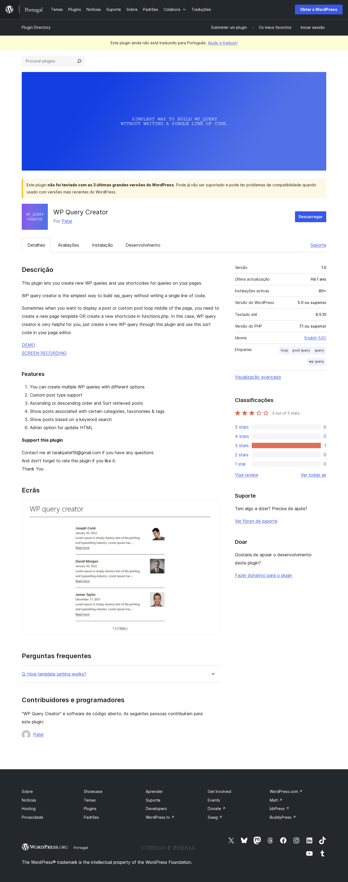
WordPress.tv (160, 817)
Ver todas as (313, 475)
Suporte (318, 245)
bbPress (279, 808)
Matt (276, 800)
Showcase (93, 791)
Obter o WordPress (318, 9)
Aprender (154, 791)
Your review (246, 475)
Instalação (102, 245)
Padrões (91, 817)
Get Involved (219, 791)
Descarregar (311, 216)
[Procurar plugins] (79, 61)
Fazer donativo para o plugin (263, 575)
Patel (67, 221)
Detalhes (36, 245)
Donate (217, 808)
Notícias (29, 800)
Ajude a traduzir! (223, 42)
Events (214, 800)
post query (301, 350)
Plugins (90, 808)
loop (284, 350)
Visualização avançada (258, 377)
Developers (156, 808)
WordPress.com (286, 791)
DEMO (28, 345)
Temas (90, 800)
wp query (316, 361)
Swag (215, 817)
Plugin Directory (36, 27)
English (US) (315, 337)
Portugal (81, 847)
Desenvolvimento (143, 245)
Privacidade (32, 817)
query (319, 350)
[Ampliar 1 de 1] (212, 507)
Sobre (27, 791)
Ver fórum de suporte (256, 521)
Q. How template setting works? (54, 674)
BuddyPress (283, 817)
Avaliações (68, 245)
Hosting (29, 808)
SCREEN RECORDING (44, 353)
